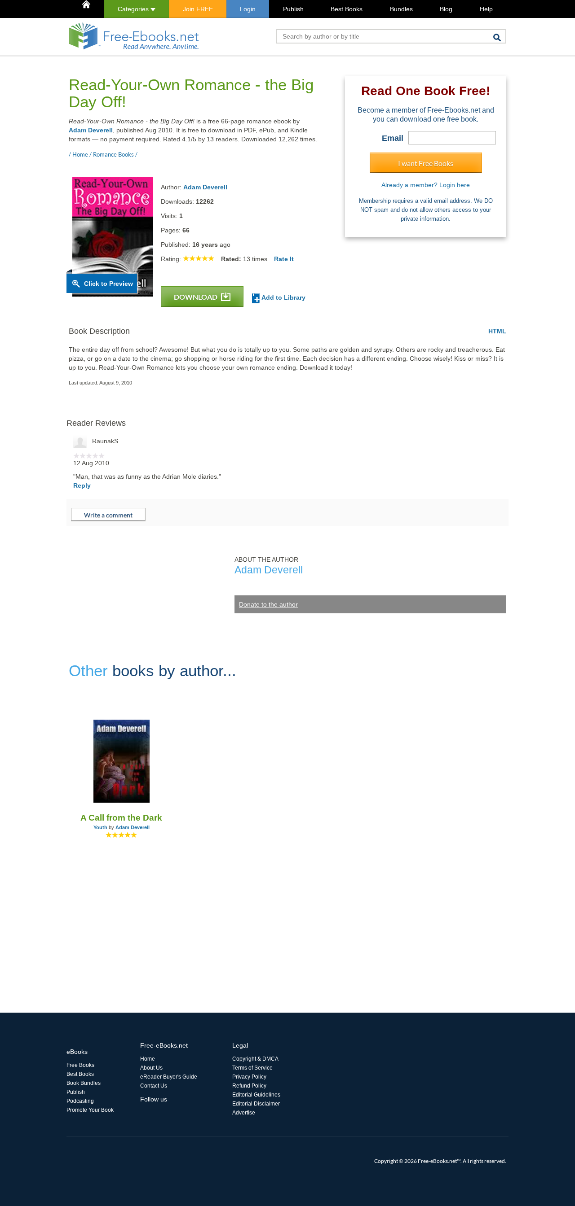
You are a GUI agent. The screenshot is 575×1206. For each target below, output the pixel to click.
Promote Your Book (90, 1110)
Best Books (347, 9)
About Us (151, 1068)
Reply (82, 485)
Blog (446, 9)
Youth (100, 827)
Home (147, 1059)
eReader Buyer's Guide (168, 1077)
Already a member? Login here (425, 184)
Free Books (80, 1065)
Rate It (284, 258)
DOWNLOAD (196, 297)
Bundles (401, 9)
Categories (134, 9)
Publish (293, 9)
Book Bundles (83, 1083)
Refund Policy (249, 1086)
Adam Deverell (91, 130)
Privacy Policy (249, 1077)
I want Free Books (425, 163)
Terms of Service (252, 1068)
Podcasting (80, 1101)
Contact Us (153, 1086)
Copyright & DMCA (255, 1059)
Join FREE (198, 9)
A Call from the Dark (121, 817)
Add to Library (282, 297)
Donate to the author (268, 604)
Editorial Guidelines (256, 1095)
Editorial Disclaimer (256, 1104)
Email (392, 138)
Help (486, 9)
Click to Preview (108, 283)
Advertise (243, 1113)
